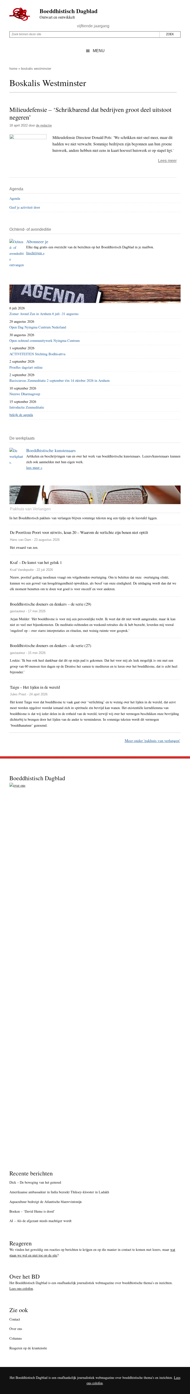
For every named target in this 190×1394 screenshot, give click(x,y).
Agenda (14, 198)
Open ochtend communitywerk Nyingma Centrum (44, 340)
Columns (15, 1338)
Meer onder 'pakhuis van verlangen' (152, 740)
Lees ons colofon (21, 1288)
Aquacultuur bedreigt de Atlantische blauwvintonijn (45, 1201)
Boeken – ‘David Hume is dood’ (32, 1211)
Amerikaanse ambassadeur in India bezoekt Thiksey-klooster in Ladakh (59, 1192)
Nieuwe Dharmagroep (24, 393)
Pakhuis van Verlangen (30, 509)
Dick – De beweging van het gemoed (35, 1182)
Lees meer (167, 161)
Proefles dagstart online (26, 367)
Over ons (15, 1328)
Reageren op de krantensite (28, 1348)
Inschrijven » (35, 253)
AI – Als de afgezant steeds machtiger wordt (40, 1220)
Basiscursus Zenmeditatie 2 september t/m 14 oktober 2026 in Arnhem (59, 380)
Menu (99, 51)
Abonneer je (37, 241)
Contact (14, 1319)
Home (13, 68)
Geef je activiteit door (24, 207)
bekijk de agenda (21, 414)
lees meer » (34, 467)
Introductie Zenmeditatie (26, 407)
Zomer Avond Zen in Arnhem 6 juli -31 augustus (44, 313)
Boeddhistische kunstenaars (51, 450)
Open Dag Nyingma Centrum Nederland (37, 327)
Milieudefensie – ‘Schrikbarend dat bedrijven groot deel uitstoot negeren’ (90, 113)
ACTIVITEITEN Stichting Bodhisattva (37, 354)
